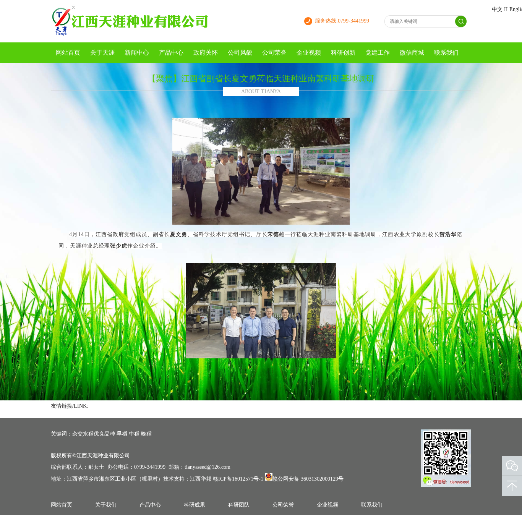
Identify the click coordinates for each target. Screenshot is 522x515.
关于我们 (106, 505)
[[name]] (131, 35)
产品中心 (171, 52)
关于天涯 (102, 52)
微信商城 (412, 52)
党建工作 (377, 52)
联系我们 (446, 52)
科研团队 (239, 505)
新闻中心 (137, 52)
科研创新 (343, 52)
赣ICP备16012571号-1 (238, 479)
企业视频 (309, 52)
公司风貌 (240, 52)
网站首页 (68, 52)
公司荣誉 (274, 52)
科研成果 (194, 505)
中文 (497, 9)
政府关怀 (205, 52)
